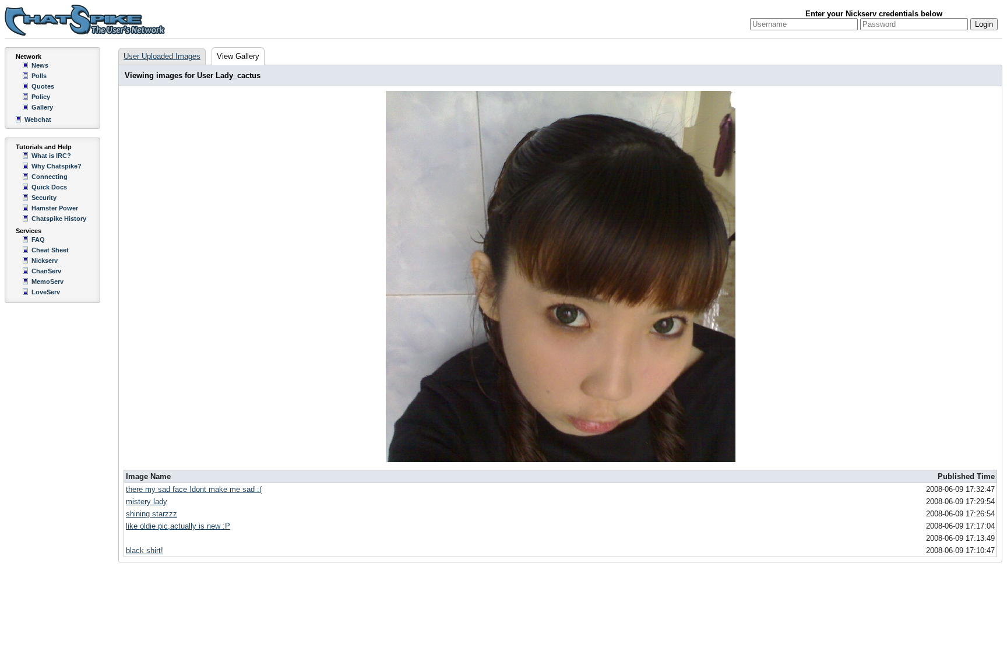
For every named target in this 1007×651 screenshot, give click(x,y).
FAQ (38, 239)
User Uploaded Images (162, 56)
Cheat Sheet (50, 250)
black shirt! (144, 550)
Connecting (49, 176)
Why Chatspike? (56, 166)
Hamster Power (54, 208)
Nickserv (44, 260)
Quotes (42, 86)
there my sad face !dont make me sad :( (194, 489)
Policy (40, 96)
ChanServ (46, 271)
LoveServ (45, 291)
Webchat (37, 119)
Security (44, 197)
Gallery (42, 107)
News (39, 65)
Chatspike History (58, 218)
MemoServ (47, 281)
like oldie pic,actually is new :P (178, 526)
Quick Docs (49, 187)
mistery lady (146, 501)
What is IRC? (51, 155)
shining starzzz (151, 513)
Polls (39, 75)
